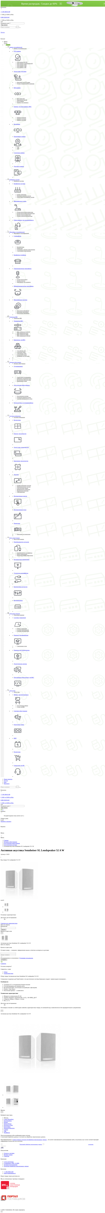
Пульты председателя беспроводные (26, 213)
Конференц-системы (14, 179)
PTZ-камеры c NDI (21, 66)
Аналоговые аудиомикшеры (24, 377)
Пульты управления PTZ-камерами (25, 83)
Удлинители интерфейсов (21, 573)
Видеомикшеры (18, 600)
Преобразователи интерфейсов (24, 553)
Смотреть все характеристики (9, 923)
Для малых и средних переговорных (26, 249)
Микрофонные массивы (20, 300)
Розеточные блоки (19, 724)
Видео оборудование (14, 538)
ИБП (15, 738)
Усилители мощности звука (24, 397)
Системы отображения (15, 416)
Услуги (6, 780)
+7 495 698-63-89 (5, 11)
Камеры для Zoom (21, 120)
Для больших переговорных (24, 251)
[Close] (2, 1011)
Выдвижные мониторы (22, 490)
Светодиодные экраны (22, 488)
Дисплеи (16, 474)
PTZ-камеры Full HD (22, 62)
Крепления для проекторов (23, 534)
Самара (6, 1129)
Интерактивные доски (20, 509)
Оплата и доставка (9, 1153)
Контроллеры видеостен (20, 587)
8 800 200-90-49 (5, 17)
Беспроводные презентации (21, 559)
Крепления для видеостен (21, 461)
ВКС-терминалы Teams (22, 334)
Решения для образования (21, 635)
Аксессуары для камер (20, 71)
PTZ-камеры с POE (22, 64)
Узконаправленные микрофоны (22, 268)
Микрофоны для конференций (17, 232)
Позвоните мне (5, 23)
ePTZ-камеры (20, 101)
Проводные (20, 248)
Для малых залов (21, 352)
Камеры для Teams (21, 119)
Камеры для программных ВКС (23, 106)
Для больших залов (22, 354)
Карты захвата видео (22, 554)
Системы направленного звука (24, 398)
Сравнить (3, 963)
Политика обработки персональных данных (16, 1166)
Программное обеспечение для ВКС (24, 677)
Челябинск (7, 1132)
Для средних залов (21, 353)
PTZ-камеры (17, 51)
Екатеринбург (8, 1120)
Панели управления (22, 628)
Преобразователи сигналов (21, 542)
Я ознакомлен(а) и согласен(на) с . (17, 958)
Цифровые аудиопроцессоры (24, 378)
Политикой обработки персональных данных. (31, 1144)
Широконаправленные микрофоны (23, 286)
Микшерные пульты (22, 381)
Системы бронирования (23, 630)
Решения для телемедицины (22, 650)
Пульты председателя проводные (25, 212)
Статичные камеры (19, 153)
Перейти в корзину (6, 821)
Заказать (3, 929)
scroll (2, 1147)
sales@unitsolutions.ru (10, 1173)
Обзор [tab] (5, 972)
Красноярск (7, 1126)
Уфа (5, 1131)
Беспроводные (20, 247)
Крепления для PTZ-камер (23, 82)
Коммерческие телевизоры (23, 489)
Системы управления (20, 617)
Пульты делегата (21, 280)
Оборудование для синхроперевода (24, 220)
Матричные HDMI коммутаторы (25, 555)
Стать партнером (8, 1161)
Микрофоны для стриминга (24, 282)
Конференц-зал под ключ (23, 356)
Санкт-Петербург (9, 1119)
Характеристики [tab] (8, 973)
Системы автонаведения (23, 631)
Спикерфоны (17, 236)
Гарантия (6, 1156)
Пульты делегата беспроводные (24, 216)
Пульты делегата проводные (24, 214)
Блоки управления (21, 194)
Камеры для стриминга (22, 102)
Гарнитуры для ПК (19, 765)
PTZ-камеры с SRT (21, 67)
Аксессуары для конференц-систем (25, 197)
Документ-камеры (19, 166)
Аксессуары (12, 690)
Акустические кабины (22, 705)
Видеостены (17, 420)
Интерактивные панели (20, 496)
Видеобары (17, 124)
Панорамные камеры (20, 136)
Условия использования (10, 1164)
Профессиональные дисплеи (24, 485)
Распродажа (17, 752)
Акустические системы (22, 396)
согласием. (91, 1144)
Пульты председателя (22, 279)
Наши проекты (8, 779)
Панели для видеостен (20, 433)
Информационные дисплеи (24, 486)
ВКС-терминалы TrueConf (23, 332)
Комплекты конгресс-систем (24, 196)
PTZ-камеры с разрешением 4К (25, 63)
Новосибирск (7, 1123)
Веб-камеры (17, 87)
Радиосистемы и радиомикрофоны (23, 403)
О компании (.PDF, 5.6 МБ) (11, 1163)
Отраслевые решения (14, 613)
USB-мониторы (21, 492)
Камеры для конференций (15, 47)
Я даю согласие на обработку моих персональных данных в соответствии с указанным (69, 1144)
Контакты (6, 783)
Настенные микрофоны (23, 312)
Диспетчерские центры (20, 664)
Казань (6, 1122)
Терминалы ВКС (13, 317)
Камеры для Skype (21, 117)
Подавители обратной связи (24, 380)
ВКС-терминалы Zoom (22, 333)
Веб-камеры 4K (21, 98)
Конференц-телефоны (20, 255)
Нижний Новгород (9, 1128)
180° (18, 147)
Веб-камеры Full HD (22, 100)
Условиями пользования (26, 958)
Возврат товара (8, 1154)
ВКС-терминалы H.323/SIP (23, 336)
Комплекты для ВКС (19, 340)
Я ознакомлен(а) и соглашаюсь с (22, 1144)
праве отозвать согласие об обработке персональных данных (30, 1139)
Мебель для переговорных (21, 694)
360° (18, 148)
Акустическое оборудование (22, 385)
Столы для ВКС (21, 707)
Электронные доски (22, 646)
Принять (3, 1146)
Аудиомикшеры (18, 366)
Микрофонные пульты (20, 201)
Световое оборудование (20, 711)
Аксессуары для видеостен (21, 447)
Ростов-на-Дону (8, 1125)
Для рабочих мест (21, 350)
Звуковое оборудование (15, 362)
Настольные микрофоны (23, 310)
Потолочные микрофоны (23, 313)
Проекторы (17, 523)
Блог (5, 782)
